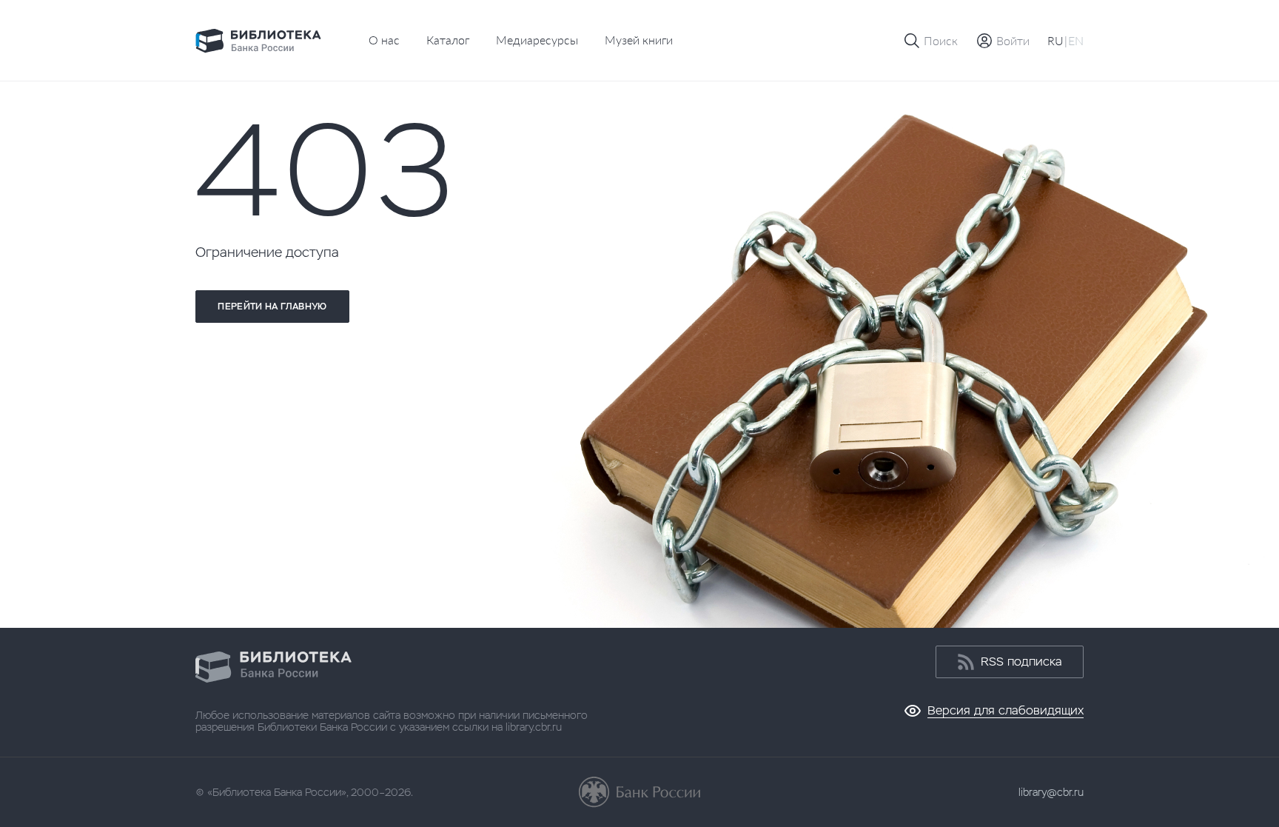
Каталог (447, 40)
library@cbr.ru (1051, 792)
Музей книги (639, 40)
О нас (384, 40)
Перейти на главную (272, 306)
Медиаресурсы (537, 40)
